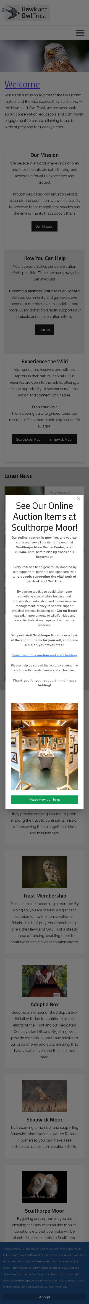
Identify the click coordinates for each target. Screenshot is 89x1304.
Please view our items (44, 799)
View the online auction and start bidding (44, 655)
